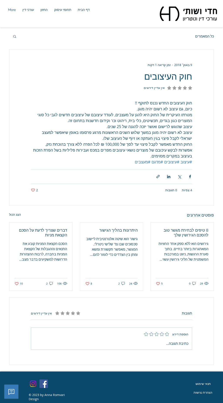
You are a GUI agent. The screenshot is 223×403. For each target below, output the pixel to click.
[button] (15, 36)
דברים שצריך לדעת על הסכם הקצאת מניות (43, 232)
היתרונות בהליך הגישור (118, 230)
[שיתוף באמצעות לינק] (158, 176)
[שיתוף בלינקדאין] (169, 176)
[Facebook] (43, 383)
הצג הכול (15, 214)
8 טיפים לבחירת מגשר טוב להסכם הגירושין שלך (186, 232)
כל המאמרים (204, 36)
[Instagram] (33, 383)
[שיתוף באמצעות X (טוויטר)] (179, 176)
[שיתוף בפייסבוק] (190, 176)
